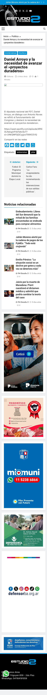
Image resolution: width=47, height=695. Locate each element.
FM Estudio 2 (23, 228)
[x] (23, 11)
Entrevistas (10, 53)
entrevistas (22, 152)
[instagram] (20, 11)
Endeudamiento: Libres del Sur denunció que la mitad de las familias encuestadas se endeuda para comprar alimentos (29, 217)
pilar (33, 152)
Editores (10, 76)
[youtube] (31, 11)
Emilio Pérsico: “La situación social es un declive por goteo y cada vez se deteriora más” (20, 2)
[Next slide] (43, 2)
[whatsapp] (27, 11)
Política (22, 53)
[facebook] (16, 11)
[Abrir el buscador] (44, 29)
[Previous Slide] (40, 2)
